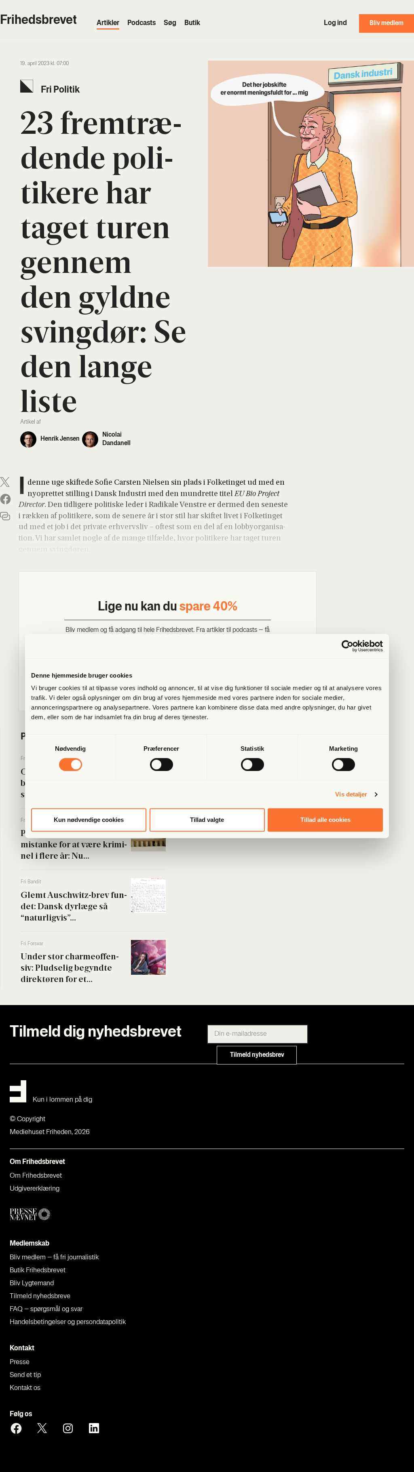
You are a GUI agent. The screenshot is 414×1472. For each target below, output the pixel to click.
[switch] (161, 764)
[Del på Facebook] (5, 499)
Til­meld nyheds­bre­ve (40, 1296)
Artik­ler (108, 23)
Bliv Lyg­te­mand (32, 1283)
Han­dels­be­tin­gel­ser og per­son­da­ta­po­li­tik (68, 1322)
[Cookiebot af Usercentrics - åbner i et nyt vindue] (347, 646)
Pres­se (20, 1362)
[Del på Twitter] (5, 482)
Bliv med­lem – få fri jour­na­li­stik (54, 1257)
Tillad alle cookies (325, 819)
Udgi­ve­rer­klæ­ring (34, 1189)
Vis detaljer (351, 794)
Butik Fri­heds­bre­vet (37, 1270)
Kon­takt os (25, 1388)
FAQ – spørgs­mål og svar (46, 1309)
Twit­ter (42, 1428)
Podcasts (141, 23)
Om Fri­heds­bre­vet (36, 1176)
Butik (192, 23)
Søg (170, 23)
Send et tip (25, 1375)
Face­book (16, 1428)
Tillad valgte (207, 819)
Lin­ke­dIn (93, 1428)
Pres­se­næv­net (113, 1214)
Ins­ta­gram (67, 1428)
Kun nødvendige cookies (89, 819)
